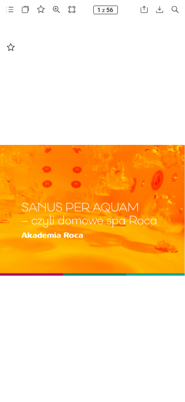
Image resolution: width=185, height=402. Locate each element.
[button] (10, 9)
